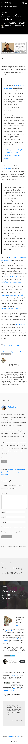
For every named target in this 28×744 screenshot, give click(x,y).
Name (3, 512)
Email (3, 517)
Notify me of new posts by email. (11, 532)
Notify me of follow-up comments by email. (14, 527)
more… (18, 625)
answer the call (20, 325)
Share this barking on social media (12, 352)
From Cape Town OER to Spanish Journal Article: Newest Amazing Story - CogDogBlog (13, 471)
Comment (4, 493)
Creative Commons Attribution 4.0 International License (12, 689)
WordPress (15, 674)
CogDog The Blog (13, 365)
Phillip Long (12, 407)
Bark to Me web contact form (14, 631)
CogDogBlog (6, 3)
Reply (4, 461)
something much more (11, 276)
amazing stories (6, 354)
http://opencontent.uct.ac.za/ (11, 282)
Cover (18, 736)
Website (3, 522)
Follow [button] (22, 661)
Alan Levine (15, 675)
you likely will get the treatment (12, 639)
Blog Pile (4, 13)
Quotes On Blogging (15, 652)
